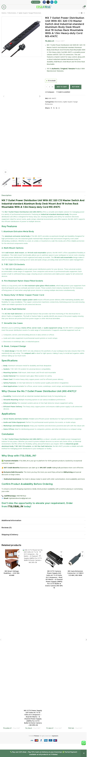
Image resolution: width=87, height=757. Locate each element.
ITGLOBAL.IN (15, 506)
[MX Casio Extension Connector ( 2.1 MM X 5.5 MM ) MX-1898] (75, 559)
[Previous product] (79, 13)
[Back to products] (81, 13)
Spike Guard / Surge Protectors (30, 13)
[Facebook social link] (44, 2)
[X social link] (48, 2)
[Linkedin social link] (51, 2)
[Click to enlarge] (5, 172)
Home (4, 13)
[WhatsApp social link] (55, 2)
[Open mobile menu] (4, 7)
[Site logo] (43, 7)
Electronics (12, 13)
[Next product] (84, 13)
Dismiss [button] (84, 753)
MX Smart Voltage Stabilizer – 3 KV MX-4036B (12, 573)
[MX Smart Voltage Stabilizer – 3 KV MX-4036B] (12, 559)
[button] (4, 96)
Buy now (75, 87)
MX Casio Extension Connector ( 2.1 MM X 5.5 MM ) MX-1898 (75, 573)
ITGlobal (36, 735)
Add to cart (62, 87)
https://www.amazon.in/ (10, 511)
